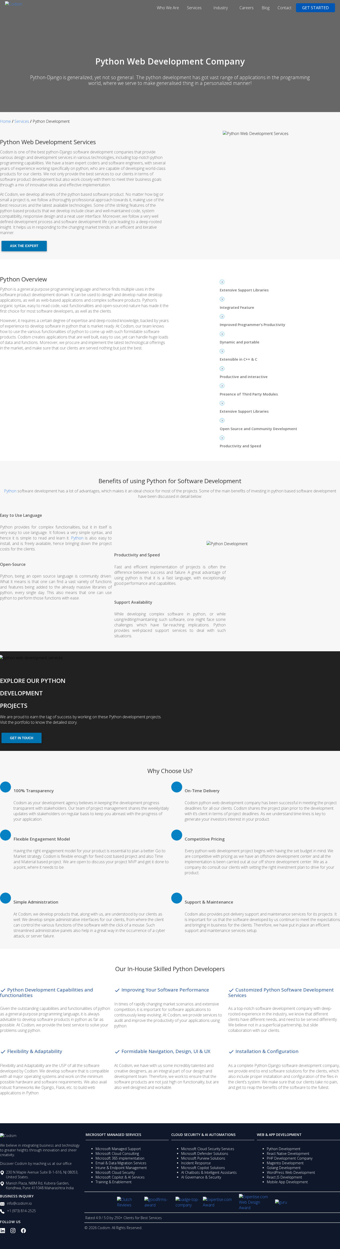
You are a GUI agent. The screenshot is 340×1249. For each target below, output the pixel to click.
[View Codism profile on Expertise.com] (255, 1202)
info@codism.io (19, 1203)
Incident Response (196, 1163)
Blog (266, 7)
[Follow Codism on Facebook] (26, 1232)
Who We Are (168, 7)
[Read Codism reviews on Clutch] (129, 1202)
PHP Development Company (289, 1158)
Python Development (283, 1148)
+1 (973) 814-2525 (21, 1210)
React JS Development (284, 1177)
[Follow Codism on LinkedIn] (5, 1232)
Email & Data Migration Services (121, 1163)
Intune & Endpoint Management (121, 1167)
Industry (221, 7)
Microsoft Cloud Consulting (117, 1153)
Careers (246, 7)
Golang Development (284, 1167)
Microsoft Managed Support (118, 1148)
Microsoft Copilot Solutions (203, 1167)
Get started (315, 7)
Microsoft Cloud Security (115, 1172)
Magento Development (285, 1163)
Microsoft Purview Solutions (203, 1158)
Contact (284, 7)
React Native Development (288, 1153)
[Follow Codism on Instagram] (15, 1232)
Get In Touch (21, 738)
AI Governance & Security (201, 1177)
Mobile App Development (287, 1182)
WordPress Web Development (291, 1172)
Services (195, 7)
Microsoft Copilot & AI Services (120, 1177)
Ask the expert (24, 246)
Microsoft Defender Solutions (204, 1153)
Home (5, 121)
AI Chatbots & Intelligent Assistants (209, 1172)
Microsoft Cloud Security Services (207, 1148)
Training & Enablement (114, 1182)
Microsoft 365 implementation (120, 1158)
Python (10, 491)
